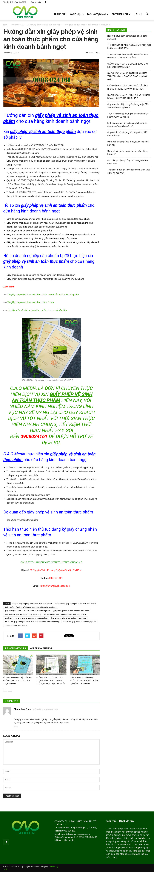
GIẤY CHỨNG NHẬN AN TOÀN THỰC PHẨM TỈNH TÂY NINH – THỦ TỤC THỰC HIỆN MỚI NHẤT (50, 681)
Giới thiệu (76, 14)
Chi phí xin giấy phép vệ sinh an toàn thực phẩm (32, 603)
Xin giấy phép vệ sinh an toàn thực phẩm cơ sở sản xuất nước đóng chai (43, 294)
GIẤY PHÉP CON (120, 14)
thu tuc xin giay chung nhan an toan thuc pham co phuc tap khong (32, 621)
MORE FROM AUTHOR (40, 648)
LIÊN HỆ (138, 14)
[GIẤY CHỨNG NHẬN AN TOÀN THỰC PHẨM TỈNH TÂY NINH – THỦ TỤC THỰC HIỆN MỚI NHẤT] (51, 665)
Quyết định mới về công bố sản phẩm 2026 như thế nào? (127, 134)
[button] (147, 14)
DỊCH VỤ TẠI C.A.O (96, 14)
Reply (16, 726)
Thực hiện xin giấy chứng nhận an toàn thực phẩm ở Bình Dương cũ (127, 115)
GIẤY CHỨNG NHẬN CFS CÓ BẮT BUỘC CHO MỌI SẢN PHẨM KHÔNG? (127, 65)
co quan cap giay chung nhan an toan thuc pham (75, 603)
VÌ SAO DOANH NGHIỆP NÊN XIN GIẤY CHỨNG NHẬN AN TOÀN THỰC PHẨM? (17, 681)
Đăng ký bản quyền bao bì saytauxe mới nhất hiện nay (128, 143)
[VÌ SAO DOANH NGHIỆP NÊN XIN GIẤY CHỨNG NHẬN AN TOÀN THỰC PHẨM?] (18, 665)
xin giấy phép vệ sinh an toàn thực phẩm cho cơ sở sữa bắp (37, 310)
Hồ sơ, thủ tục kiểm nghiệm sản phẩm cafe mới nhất (127, 37)
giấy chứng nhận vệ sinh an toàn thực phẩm (71, 611)
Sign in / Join (36, 2)
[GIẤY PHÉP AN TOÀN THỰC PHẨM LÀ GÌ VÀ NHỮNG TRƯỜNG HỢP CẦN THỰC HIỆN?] (85, 665)
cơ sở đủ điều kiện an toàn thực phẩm (43, 160)
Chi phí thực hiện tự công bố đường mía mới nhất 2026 (127, 162)
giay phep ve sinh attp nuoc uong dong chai (23, 614)
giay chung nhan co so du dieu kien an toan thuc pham (27, 611)
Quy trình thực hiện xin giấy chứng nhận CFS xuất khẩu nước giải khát (128, 106)
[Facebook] (45, 2)
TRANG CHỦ (60, 14)
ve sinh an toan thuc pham (16, 625)
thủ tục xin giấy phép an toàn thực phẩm (79, 621)
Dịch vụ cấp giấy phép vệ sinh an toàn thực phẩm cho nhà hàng (31, 607)
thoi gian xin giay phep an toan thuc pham (68, 618)
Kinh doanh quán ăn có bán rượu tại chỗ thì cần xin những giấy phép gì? (127, 124)
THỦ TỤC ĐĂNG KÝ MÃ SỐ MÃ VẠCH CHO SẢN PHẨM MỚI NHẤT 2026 (129, 47)
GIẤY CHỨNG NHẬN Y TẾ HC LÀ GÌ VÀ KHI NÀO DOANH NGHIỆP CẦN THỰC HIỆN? (128, 96)
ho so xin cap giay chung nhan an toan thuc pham (65, 614)
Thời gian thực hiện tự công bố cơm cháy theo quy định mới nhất (128, 171)
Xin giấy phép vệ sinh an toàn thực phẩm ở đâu (30, 302)
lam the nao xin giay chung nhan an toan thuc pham (26, 618)
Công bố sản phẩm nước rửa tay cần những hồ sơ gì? (127, 152)
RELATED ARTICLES (15, 648)
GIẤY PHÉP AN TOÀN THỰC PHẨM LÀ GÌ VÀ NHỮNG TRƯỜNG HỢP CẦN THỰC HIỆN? (84, 681)
